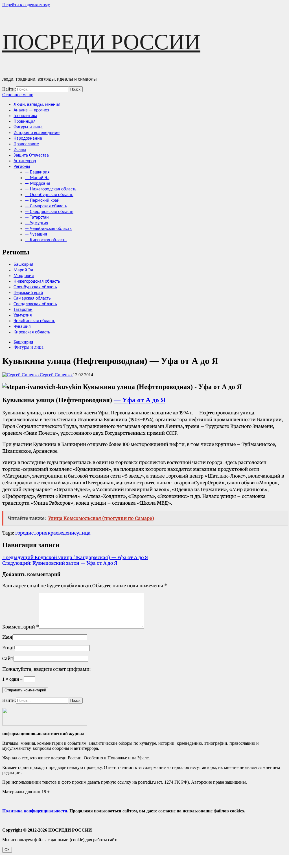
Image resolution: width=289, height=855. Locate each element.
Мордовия (24, 276)
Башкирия (23, 264)
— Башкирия (37, 172)
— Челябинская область (48, 229)
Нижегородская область (37, 281)
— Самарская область (46, 206)
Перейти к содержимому (26, 4)
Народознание (28, 138)
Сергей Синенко (56, 374)
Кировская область (32, 332)
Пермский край (28, 293)
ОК (7, 850)
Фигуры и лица (28, 127)
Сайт (8, 658)
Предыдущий (75, 557)
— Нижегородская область (50, 189)
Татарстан (23, 309)
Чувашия (22, 326)
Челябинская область (34, 321)
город (21, 533)
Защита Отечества (31, 155)
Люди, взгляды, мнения (37, 104)
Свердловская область (35, 304)
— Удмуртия (36, 223)
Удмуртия (23, 315)
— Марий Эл (37, 178)
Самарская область (32, 298)
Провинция (25, 121)
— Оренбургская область (49, 195)
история (38, 533)
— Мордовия (37, 183)
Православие (26, 144)
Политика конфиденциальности (34, 810)
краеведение (62, 533)
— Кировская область (46, 240)
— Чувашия (36, 234)
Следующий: (59, 563)
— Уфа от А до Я (139, 400)
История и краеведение (37, 133)
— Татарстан (37, 217)
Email (8, 647)
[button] (17, 94)
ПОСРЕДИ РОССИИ (101, 42)
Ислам (20, 150)
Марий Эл (23, 270)
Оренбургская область (35, 287)
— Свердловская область (49, 212)
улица (83, 533)
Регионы (22, 166)
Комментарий (20, 627)
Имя (7, 637)
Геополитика (25, 116)
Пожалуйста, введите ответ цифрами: (46, 669)
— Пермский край (42, 200)
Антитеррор (25, 161)
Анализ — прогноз (31, 110)
